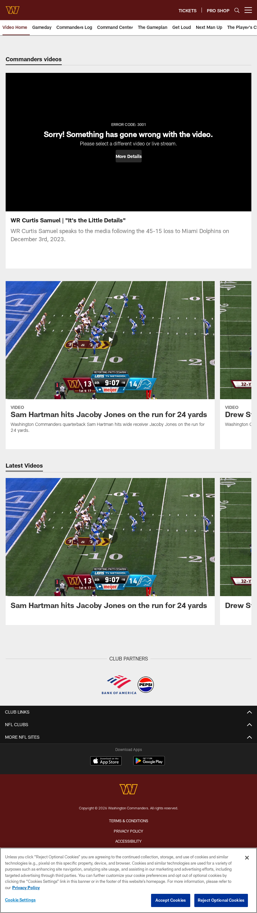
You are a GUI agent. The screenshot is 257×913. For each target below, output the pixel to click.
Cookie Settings (20, 899)
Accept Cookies (170, 900)
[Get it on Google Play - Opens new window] (149, 764)
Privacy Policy (128, 831)
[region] (128, 880)
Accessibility (128, 841)
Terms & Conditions (128, 820)
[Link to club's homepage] (12, 8)
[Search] (236, 10)
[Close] (247, 858)
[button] (129, 156)
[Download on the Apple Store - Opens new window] (106, 761)
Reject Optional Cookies (221, 900)
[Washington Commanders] (128, 790)
